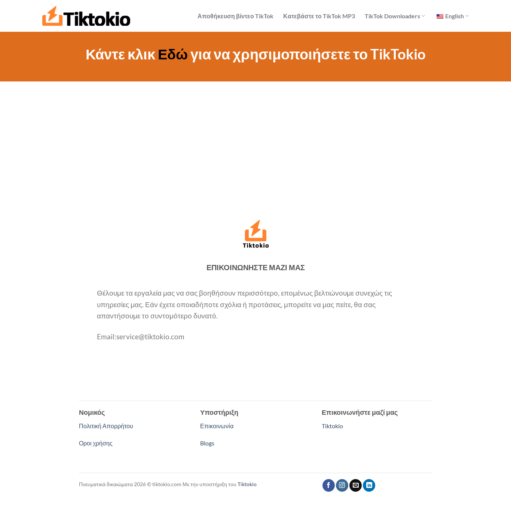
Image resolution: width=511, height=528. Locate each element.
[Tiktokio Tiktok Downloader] (86, 15)
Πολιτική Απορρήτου (106, 425)
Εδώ (173, 53)
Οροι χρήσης (96, 443)
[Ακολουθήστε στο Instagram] (342, 485)
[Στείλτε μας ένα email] (355, 485)
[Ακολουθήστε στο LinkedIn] (369, 485)
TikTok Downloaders (392, 15)
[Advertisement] (255, 137)
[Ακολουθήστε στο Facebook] (328, 485)
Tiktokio (332, 425)
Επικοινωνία (216, 425)
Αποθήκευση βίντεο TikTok (235, 15)
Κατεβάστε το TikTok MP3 (319, 15)
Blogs (207, 443)
